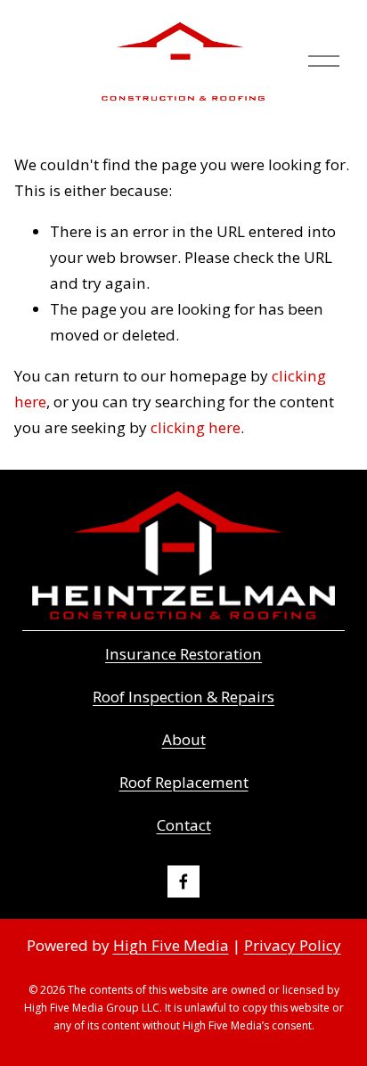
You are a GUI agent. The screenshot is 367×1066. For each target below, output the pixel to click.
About (184, 739)
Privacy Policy (292, 945)
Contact (184, 825)
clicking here (196, 427)
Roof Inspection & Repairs (183, 696)
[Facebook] (183, 881)
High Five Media (171, 945)
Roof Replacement (184, 782)
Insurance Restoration (183, 654)
